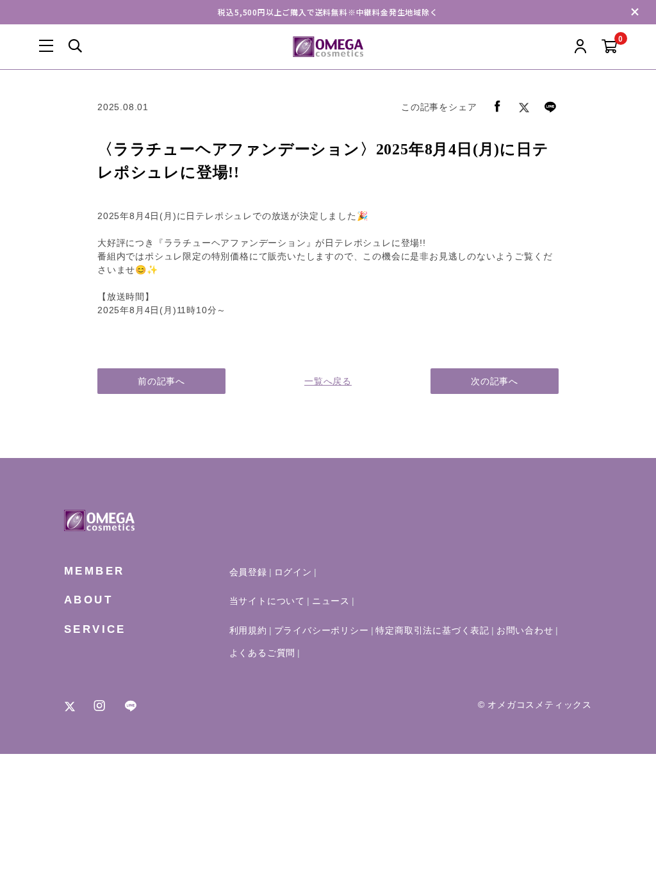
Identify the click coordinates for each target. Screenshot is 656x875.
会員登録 (248, 572)
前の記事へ (161, 381)
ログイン (293, 572)
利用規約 (248, 630)
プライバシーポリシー (321, 630)
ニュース (331, 601)
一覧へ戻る (328, 381)
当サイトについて (267, 601)
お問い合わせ (525, 630)
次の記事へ (494, 381)
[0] (610, 47)
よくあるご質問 (262, 653)
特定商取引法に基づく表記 (432, 630)
